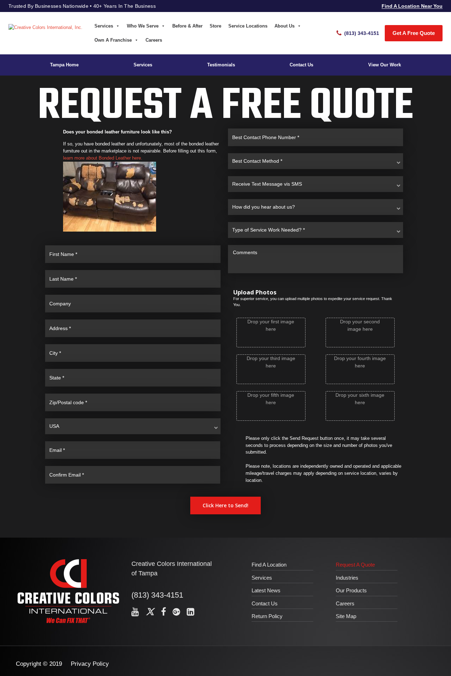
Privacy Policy (90, 663)
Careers (154, 40)
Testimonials (221, 64)
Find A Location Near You (412, 6)
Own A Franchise (113, 40)
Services (103, 26)
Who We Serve (143, 26)
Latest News (266, 590)
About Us (284, 26)
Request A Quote (355, 565)
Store (215, 26)
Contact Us (301, 64)
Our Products (351, 590)
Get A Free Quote (414, 33)
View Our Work (384, 64)
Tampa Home (64, 64)
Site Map (346, 616)
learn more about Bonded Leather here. (102, 158)
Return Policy (267, 616)
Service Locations (247, 26)
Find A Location (269, 565)
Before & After (187, 26)
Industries (347, 578)
